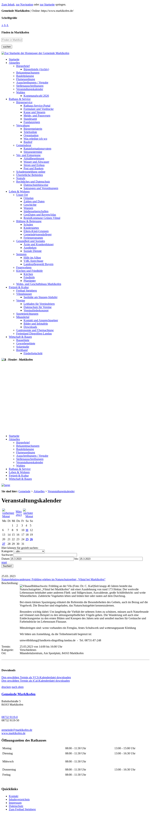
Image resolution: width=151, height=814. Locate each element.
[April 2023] (28, 516)
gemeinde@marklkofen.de (16, 729)
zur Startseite (47, 4)
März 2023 (19, 513)
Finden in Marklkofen (15, 32)
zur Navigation (24, 4)
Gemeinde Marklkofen (18, 694)
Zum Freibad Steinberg (22, 809)
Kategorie (7, 551)
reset (4, 562)
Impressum (15, 802)
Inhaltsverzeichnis (19, 799)
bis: (76, 558)
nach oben (18, 686)
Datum (5, 558)
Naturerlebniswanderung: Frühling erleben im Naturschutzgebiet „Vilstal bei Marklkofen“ (53, 579)
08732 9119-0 (9, 717)
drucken (6, 686)
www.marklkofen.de (13, 733)
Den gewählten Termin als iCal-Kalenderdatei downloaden (35, 680)
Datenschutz (16, 806)
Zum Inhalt (7, 4)
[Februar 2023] (8, 516)
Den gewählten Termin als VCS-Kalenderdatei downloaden (36, 677)
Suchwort (7, 554)
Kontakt (13, 796)
